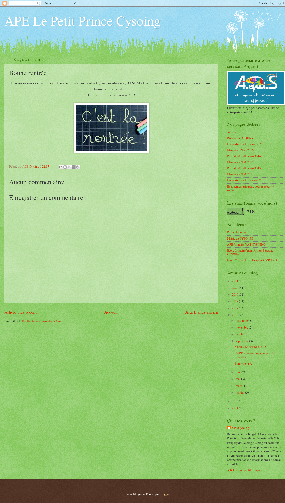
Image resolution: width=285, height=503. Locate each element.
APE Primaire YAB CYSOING (246, 244)
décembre (242, 320)
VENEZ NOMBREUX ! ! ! (251, 347)
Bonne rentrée (243, 363)
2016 (235, 315)
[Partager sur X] (69, 167)
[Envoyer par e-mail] (61, 167)
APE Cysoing (240, 428)
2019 (235, 294)
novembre (242, 327)
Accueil (111, 312)
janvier (240, 392)
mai (238, 379)
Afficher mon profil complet (244, 470)
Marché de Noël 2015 (240, 162)
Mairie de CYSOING (240, 238)
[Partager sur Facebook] (73, 167)
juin (238, 372)
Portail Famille (236, 232)
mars (239, 386)
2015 (235, 401)
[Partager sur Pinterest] (77, 167)
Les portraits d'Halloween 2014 (246, 180)
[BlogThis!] (65, 167)
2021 (235, 281)
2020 (235, 288)
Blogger (164, 494)
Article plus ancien (201, 312)
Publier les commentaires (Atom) (42, 321)
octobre (241, 334)
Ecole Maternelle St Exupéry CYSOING (252, 260)
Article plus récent (20, 312)
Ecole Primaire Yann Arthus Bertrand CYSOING (250, 252)
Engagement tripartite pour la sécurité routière (250, 188)
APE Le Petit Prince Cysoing (82, 20)
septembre (242, 341)
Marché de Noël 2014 (240, 174)
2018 (235, 301)
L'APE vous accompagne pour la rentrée (255, 355)
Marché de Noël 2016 (240, 150)
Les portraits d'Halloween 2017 (246, 144)
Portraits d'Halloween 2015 (244, 168)
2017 (235, 308)
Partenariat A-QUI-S (240, 138)
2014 (235, 408)
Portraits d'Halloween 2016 (244, 156)
